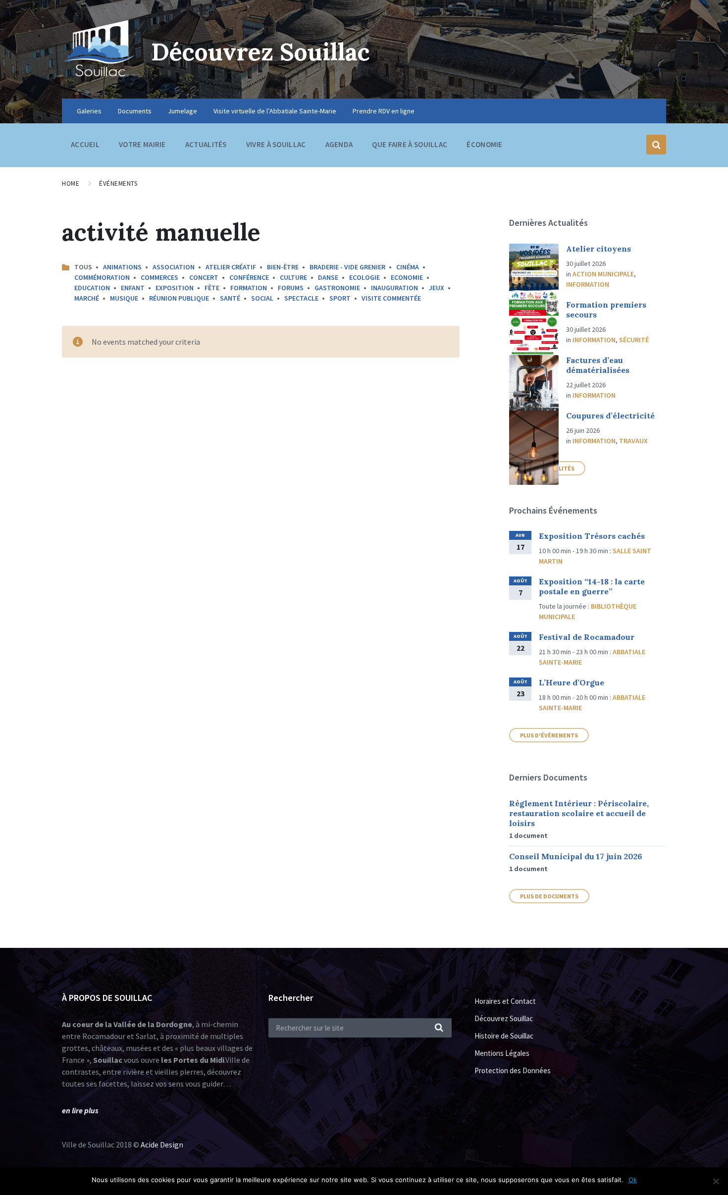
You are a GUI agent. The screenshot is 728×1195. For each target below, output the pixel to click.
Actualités (206, 144)
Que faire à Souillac (409, 144)
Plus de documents (549, 896)
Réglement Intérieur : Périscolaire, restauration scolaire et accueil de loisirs (579, 813)
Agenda (339, 144)
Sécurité (634, 339)
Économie (484, 144)
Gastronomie (337, 287)
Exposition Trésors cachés (592, 536)
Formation (248, 287)
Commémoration (102, 277)
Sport (340, 298)
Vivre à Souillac (276, 144)
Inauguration (394, 287)
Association (174, 266)
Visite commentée (391, 298)
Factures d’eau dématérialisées (597, 365)
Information (587, 284)
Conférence (249, 277)
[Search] (439, 1028)
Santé (230, 298)
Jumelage (182, 110)
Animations (122, 266)
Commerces (159, 277)
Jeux (436, 287)
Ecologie (364, 277)
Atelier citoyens (598, 249)
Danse (328, 277)
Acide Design (162, 1144)
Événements (118, 183)
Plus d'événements (549, 735)
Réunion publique (179, 298)
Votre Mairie (142, 144)
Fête (212, 287)
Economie (407, 277)
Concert (203, 277)
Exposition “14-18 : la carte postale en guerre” (592, 586)
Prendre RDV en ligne (384, 110)
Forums (291, 287)
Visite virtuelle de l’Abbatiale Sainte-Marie (274, 110)
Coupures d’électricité (610, 415)
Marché (86, 298)
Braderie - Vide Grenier (347, 266)
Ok (632, 1180)
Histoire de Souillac (503, 1035)
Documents (135, 110)
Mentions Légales (501, 1053)
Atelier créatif (231, 266)
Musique (124, 298)
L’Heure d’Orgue (571, 682)
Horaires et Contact (505, 1001)
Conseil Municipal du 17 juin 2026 (575, 856)
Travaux (633, 440)
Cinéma (407, 266)
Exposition (175, 287)
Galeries (89, 110)
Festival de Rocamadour (586, 637)
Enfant (133, 287)
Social (262, 298)
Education (92, 287)
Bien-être (283, 266)
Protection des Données (512, 1070)
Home (70, 183)
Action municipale (603, 273)
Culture (293, 277)
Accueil (85, 144)
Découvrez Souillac (260, 52)
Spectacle (301, 298)
